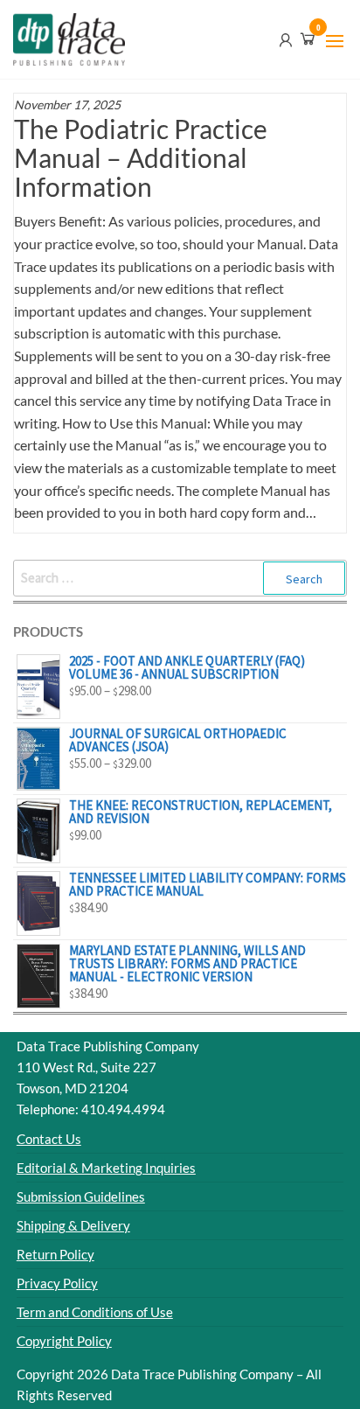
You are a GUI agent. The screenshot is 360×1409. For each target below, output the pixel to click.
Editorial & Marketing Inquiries (106, 1167)
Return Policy (55, 1254)
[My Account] (285, 38)
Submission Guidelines (81, 1196)
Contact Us (49, 1139)
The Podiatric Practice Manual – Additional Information (140, 157)
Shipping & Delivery (73, 1225)
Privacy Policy (57, 1283)
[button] (334, 41)
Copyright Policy (64, 1341)
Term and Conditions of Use (95, 1312)
